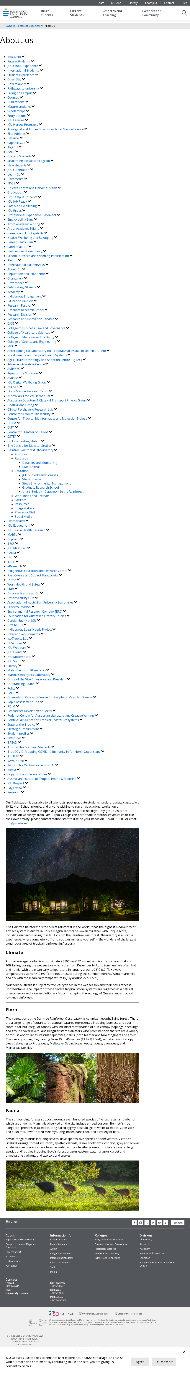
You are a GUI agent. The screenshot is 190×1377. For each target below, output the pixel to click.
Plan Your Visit (25, 512)
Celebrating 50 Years (22, 287)
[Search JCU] (184, 13)
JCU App (116, 3)
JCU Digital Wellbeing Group (27, 382)
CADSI (12, 553)
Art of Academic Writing (24, 224)
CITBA (12, 423)
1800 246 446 (12, 1286)
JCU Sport (14, 661)
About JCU (14, 269)
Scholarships (16, 111)
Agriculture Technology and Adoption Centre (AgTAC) (45, 360)
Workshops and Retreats (32, 496)
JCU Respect (16, 783)
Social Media (23, 517)
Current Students (77, 13)
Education (22, 471)
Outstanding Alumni (21, 684)
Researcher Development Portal (30, 711)
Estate (12, 580)
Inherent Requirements (24, 634)
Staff (101, 3)
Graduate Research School (26, 310)
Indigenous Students (61, 1253)
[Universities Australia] (93, 1313)
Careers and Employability (25, 233)
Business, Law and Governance (111, 1244)
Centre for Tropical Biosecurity (29, 414)
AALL (11, 152)
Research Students (60, 1262)
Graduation (15, 192)
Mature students (19, 107)
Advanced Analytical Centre (26, 364)
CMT (11, 427)
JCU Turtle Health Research (26, 530)
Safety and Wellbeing (22, 206)
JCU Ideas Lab (17, 548)
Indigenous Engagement (24, 296)
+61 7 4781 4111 (57, 1286)
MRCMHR (14, 57)
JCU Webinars (17, 648)
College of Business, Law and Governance (36, 328)
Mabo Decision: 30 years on (26, 670)
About (10, 1235)
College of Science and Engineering (32, 342)
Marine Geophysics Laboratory (29, 675)
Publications (16, 102)
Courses (13, 97)
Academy (13, 292)
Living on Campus (20, 93)
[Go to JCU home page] (12, 1221)
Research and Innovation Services (31, 319)
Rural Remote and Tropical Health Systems (37, 355)
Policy (11, 688)
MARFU (12, 535)
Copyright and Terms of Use (27, 774)
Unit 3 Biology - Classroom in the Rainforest (52, 492)
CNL (10, 557)
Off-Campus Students (22, 197)
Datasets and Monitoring (39, 463)
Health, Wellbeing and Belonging (30, 238)
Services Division (19, 607)
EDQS (11, 183)
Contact (169, 3)
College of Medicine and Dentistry (31, 337)
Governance (16, 283)
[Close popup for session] (183, 1352)
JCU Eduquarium (19, 525)
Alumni (12, 260)
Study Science (31, 479)
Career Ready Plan (20, 242)
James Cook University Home (19, 12)
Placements (15, 179)
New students (17, 165)
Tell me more (164, 1362)
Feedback (178, 1222)
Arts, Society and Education (109, 1239)
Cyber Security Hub (21, 598)
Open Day (14, 79)
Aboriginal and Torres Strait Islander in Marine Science (45, 129)
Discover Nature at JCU (23, 593)
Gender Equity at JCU (22, 621)
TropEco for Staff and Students (29, 747)
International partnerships (26, 265)
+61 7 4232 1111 (57, 1293)
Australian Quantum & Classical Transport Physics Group (47, 400)
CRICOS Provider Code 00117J (25, 1341)
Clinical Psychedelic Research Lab (30, 409)
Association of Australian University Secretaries (40, 602)
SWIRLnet (14, 738)
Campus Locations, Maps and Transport (21, 1246)
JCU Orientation (18, 170)
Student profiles (18, 733)
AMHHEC (14, 369)
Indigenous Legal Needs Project (30, 629)
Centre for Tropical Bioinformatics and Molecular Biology (47, 418)
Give (184, 3)
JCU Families (16, 120)
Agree (140, 1362)
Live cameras (31, 467)
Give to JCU (15, 625)
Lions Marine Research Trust (28, 391)
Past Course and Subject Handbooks (33, 575)
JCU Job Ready (17, 201)
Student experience (21, 75)
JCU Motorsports (19, 657)
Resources (22, 504)
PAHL (11, 693)
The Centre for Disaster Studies (29, 446)
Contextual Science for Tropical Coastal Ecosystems (43, 720)
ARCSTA (13, 387)
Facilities (21, 500)
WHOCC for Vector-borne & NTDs (31, 765)
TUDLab (13, 756)
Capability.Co (16, 143)
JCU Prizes (14, 211)
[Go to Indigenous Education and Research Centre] (34, 1325)
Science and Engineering (107, 1257)
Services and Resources (152, 1253)
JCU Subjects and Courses (40, 475)
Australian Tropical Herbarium (29, 396)
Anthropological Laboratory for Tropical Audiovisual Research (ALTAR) (57, 351)
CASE (11, 323)
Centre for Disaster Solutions (28, 432)
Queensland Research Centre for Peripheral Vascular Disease (50, 697)
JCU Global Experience (23, 66)
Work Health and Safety (24, 584)
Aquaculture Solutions (23, 373)
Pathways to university (23, 88)
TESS (11, 544)
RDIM (11, 706)
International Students (23, 70)
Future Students (46, 13)
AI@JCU (13, 147)
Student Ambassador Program (28, 161)
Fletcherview (16, 521)
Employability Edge (20, 219)
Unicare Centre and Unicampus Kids (32, 188)
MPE (10, 346)
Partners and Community (151, 13)
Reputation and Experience (26, 274)
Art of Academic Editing (23, 229)
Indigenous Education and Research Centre (37, 571)
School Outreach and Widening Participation (38, 256)
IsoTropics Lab (18, 639)
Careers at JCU (17, 247)
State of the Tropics (21, 725)
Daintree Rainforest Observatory (24, 25)
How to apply (17, 84)
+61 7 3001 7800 (58, 1300)
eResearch (15, 566)
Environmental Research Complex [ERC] (35, 611)
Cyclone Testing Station (24, 441)
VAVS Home (15, 761)
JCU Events (15, 652)
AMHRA (13, 378)
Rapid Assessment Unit (23, 702)
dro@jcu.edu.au (16, 823)
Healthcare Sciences (105, 1248)
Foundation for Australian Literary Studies (37, 616)
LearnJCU (151, 3)
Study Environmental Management (46, 483)
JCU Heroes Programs (23, 125)
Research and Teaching (112, 13)
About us (21, 454)
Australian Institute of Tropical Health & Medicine (42, 779)
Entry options (17, 116)
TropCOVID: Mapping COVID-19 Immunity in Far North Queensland (54, 752)
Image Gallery (24, 508)
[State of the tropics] (128, 1313)
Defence (13, 138)
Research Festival (19, 305)
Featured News (13, 1261)
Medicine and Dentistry (107, 1253)
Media (12, 770)
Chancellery (15, 278)
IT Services (15, 643)
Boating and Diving (21, 405)
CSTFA (12, 436)
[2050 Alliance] (61, 1315)
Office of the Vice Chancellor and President (37, 679)
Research (21, 458)
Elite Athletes (16, 134)
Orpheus (13, 539)
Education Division (20, 301)
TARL (11, 562)
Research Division (20, 315)
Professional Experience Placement (32, 215)
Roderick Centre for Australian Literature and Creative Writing (51, 715)
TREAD (12, 742)
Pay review (15, 788)
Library (133, 3)
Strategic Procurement (23, 729)
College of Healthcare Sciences (29, 332)
